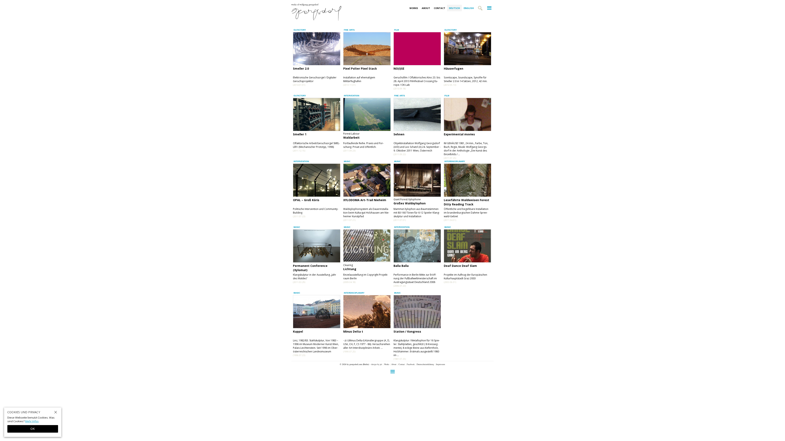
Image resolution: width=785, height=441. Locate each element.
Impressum (440, 364)
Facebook (411, 364)
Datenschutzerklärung (425, 364)
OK (32, 428)
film (396, 30)
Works (413, 8)
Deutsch (454, 8)
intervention (351, 96)
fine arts (349, 30)
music (347, 161)
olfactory (300, 30)
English (469, 8)
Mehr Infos (32, 421)
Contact (439, 8)
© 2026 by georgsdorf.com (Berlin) (354, 364)
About (426, 8)
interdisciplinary (454, 161)
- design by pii (376, 364)
